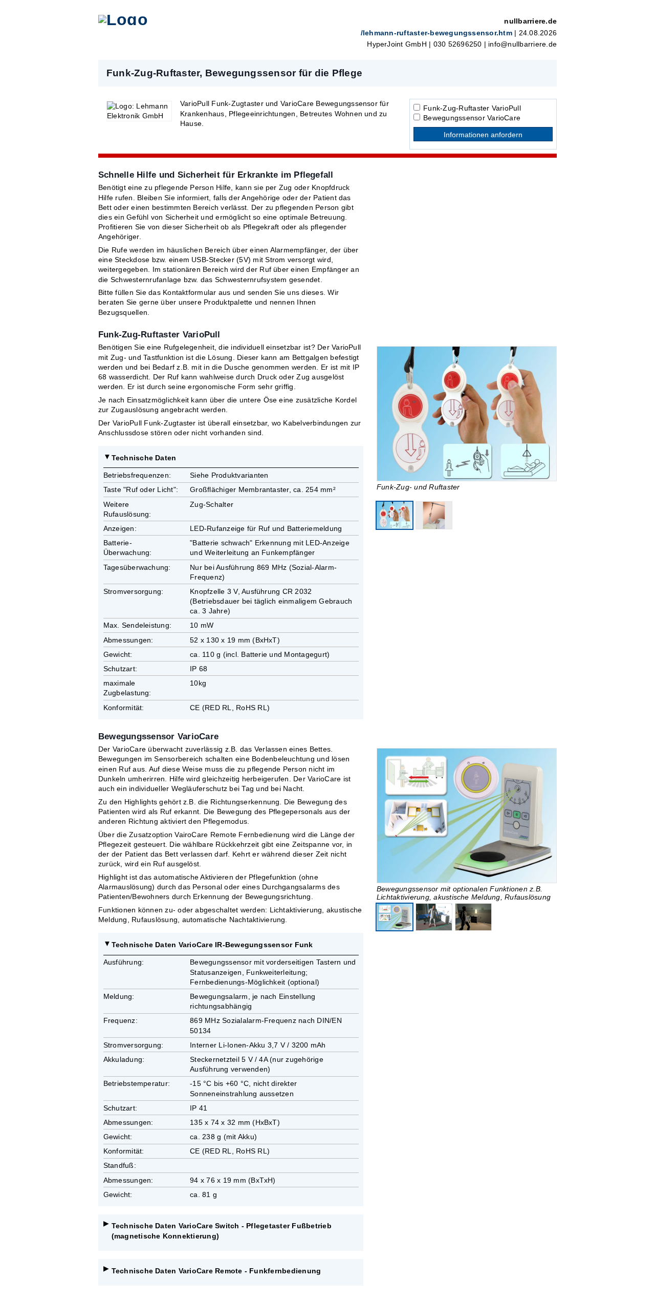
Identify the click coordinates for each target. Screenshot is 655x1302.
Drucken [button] (543, 73)
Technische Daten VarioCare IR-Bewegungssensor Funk (212, 945)
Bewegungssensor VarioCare (471, 118)
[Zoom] (467, 413)
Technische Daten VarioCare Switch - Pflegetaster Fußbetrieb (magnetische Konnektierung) (222, 1231)
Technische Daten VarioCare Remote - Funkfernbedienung (216, 1271)
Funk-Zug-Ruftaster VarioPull (472, 108)
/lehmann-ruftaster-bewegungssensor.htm (436, 33)
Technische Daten (144, 458)
